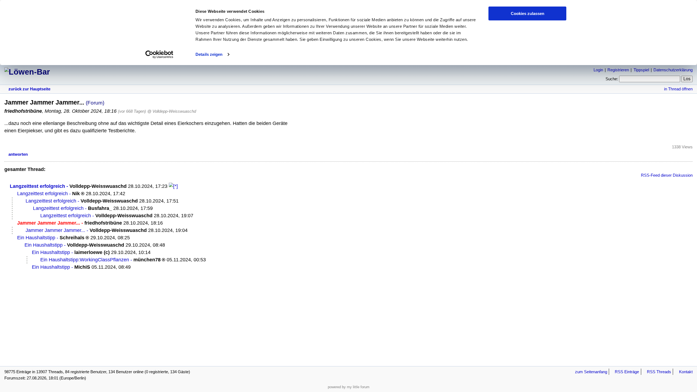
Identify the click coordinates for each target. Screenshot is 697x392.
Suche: (612, 78)
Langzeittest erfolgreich (37, 186)
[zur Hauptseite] (27, 72)
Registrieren (618, 70)
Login (598, 70)
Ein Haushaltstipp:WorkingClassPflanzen (84, 259)
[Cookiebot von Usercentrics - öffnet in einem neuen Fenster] (159, 54)
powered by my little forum (348, 387)
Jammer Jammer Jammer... (55, 230)
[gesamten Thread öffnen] (173, 186)
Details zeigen (208, 54)
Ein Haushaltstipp (36, 237)
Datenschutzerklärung (673, 70)
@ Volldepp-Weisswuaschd (171, 111)
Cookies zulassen (527, 13)
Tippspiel (641, 70)
